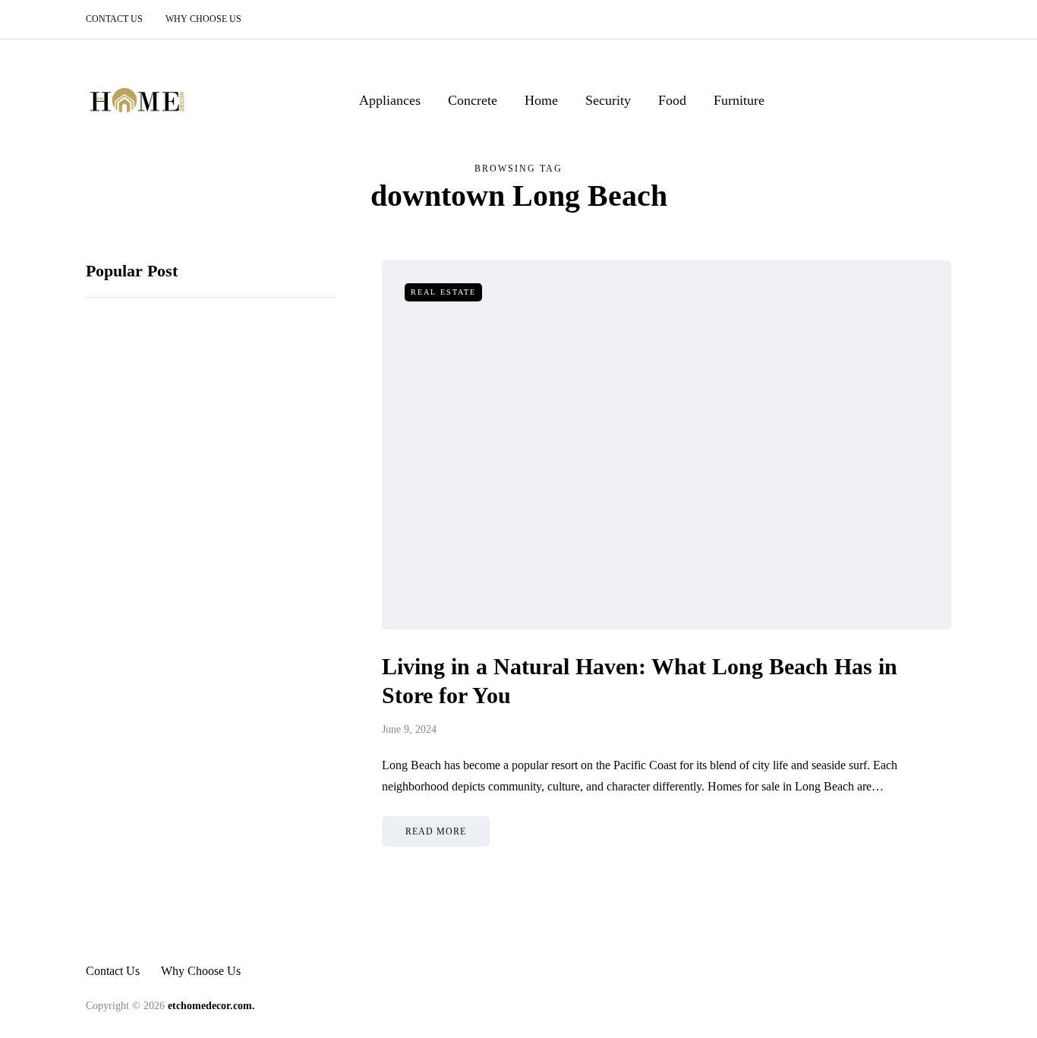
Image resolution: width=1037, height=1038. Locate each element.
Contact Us (114, 19)
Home (541, 100)
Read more (435, 831)
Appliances (390, 100)
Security (608, 100)
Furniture (739, 100)
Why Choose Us (203, 19)
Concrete (472, 100)
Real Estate (443, 292)
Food (672, 100)
